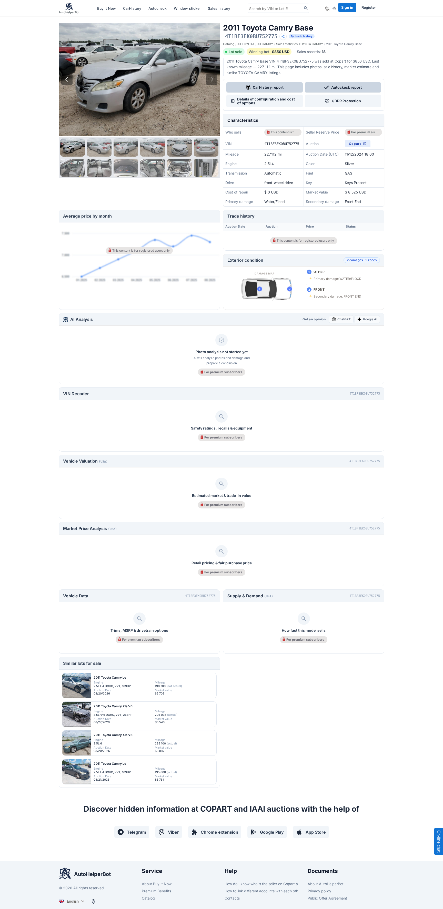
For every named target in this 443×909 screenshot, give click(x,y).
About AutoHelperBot (326, 884)
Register (368, 7)
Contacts (232, 898)
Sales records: (311, 51)
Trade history (302, 36)
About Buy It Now (157, 884)
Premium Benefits (156, 891)
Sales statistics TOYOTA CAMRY (299, 44)
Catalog (228, 44)
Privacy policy (319, 891)
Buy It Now (107, 8)
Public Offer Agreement (327, 898)
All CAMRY (265, 44)
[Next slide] (211, 79)
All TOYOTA (245, 44)
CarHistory (132, 8)
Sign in (347, 7)
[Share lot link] (283, 36)
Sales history (219, 8)
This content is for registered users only (284, 132)
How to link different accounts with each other (263, 891)
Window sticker (188, 8)
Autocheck (158, 8)
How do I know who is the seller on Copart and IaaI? (263, 884)
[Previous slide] (67, 79)
